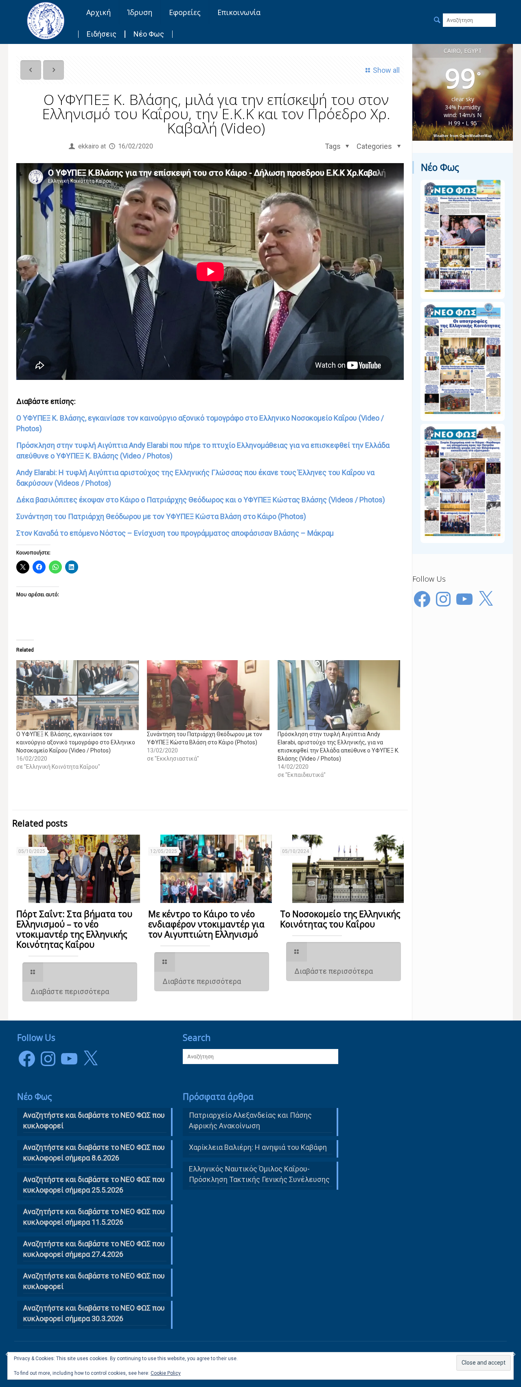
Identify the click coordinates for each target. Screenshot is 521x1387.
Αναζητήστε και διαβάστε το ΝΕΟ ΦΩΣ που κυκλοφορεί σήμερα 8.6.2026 (94, 1152)
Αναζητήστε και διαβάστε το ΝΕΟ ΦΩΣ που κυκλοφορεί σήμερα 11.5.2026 (94, 1216)
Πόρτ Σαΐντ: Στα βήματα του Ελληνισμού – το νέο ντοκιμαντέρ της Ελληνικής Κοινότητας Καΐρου (74, 929)
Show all (386, 70)
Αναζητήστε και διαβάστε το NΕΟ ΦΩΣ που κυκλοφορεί (94, 1120)
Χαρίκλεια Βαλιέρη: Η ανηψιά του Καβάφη (258, 1147)
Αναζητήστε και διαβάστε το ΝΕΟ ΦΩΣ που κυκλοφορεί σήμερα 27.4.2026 (94, 1248)
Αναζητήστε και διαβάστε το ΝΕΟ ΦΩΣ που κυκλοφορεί (94, 1281)
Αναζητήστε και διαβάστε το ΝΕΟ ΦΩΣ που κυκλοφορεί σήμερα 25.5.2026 (94, 1184)
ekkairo (88, 146)
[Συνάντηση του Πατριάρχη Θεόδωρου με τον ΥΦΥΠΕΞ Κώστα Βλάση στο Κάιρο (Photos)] (208, 695)
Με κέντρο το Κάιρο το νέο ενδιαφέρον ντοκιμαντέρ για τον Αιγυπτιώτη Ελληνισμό (206, 924)
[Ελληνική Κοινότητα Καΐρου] (45, 20)
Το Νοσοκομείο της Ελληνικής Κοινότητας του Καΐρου (340, 919)
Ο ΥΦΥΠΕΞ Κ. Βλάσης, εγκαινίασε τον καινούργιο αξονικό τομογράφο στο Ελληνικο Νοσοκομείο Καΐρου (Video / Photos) (75, 742)
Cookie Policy (166, 1373)
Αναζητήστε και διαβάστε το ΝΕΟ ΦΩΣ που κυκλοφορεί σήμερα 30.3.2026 (94, 1313)
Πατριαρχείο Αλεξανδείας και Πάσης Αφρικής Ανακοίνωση (250, 1120)
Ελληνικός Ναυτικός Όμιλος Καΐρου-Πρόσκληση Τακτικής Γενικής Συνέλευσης (259, 1174)
